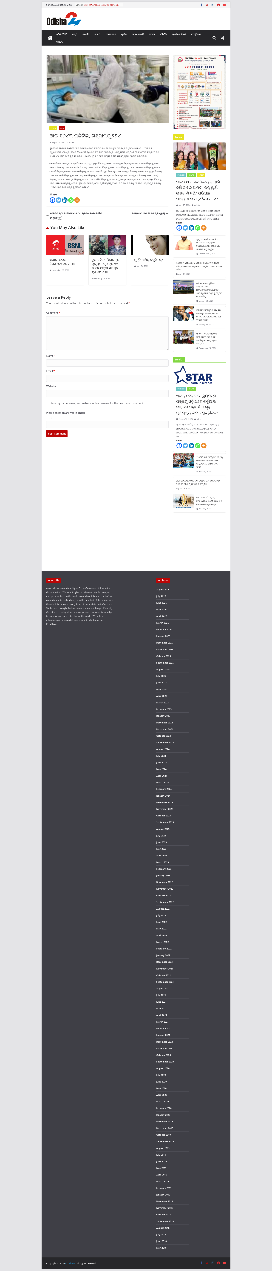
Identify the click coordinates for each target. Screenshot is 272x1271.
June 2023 (161, 842)
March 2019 (162, 1181)
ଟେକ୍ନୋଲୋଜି (138, 34)
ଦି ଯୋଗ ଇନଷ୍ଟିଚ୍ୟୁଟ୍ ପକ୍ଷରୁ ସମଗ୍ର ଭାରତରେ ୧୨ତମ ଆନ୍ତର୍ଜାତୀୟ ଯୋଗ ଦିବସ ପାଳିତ (209, 462)
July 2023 (161, 835)
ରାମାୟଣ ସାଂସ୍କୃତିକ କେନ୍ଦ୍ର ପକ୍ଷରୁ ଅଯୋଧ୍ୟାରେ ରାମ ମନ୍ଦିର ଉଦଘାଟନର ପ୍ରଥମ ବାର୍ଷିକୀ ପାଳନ (208, 314)
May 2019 (161, 1168)
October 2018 (163, 1214)
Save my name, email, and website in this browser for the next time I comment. (97, 403)
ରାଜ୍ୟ (74, 34)
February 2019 (164, 1188)
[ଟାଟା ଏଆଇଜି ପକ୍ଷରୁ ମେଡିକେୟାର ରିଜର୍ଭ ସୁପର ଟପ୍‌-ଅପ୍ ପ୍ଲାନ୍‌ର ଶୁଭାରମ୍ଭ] (183, 503)
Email (50, 371)
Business (180, 175)
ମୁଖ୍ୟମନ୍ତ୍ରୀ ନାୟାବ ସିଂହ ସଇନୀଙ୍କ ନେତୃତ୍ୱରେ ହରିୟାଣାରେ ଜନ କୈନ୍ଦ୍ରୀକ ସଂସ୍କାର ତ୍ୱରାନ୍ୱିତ (208, 244)
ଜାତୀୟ (97, 34)
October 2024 (163, 735)
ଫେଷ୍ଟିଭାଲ (196, 34)
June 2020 (161, 1081)
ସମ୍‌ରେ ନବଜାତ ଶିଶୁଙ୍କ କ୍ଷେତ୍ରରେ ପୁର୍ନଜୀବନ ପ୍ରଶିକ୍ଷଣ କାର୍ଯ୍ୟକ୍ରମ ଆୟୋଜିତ (206, 338)
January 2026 (163, 636)
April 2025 (161, 695)
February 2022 (164, 948)
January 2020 (163, 1114)
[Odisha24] (50, 38)
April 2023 (161, 855)
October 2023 (163, 815)
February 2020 (164, 1108)
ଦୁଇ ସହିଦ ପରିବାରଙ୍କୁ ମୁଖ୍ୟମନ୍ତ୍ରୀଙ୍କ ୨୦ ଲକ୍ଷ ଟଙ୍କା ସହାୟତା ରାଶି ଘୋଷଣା (105, 266)
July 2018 (161, 1234)
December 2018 (164, 1201)
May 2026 (161, 609)
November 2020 (164, 1048)
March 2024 (162, 782)
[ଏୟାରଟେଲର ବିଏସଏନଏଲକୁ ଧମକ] (65, 237)
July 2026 (161, 596)
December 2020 (164, 1041)
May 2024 (161, 769)
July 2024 (161, 755)
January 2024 (163, 795)
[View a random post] (222, 38)
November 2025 (164, 649)
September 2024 (165, 742)
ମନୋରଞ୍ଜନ (110, 34)
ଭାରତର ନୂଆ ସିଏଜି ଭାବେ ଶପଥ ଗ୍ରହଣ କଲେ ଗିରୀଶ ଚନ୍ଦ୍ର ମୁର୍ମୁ (76, 216)
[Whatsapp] (71, 200)
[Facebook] (52, 200)
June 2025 (161, 682)
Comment (53, 312)
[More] (77, 200)
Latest (53, 128)
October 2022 (163, 895)
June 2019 (161, 1161)
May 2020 (161, 1088)
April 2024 (161, 775)
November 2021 (164, 968)
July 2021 (161, 995)
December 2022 (164, 882)
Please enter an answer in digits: (65, 413)
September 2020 (165, 1061)
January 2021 (163, 1034)
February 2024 (164, 788)
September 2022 (165, 902)
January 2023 (163, 875)
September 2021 (165, 981)
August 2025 (163, 669)
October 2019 (163, 1134)
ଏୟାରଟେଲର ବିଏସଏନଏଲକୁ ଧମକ (62, 262)
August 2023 (163, 828)
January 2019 (163, 1194)
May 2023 (161, 848)
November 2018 (164, 1207)
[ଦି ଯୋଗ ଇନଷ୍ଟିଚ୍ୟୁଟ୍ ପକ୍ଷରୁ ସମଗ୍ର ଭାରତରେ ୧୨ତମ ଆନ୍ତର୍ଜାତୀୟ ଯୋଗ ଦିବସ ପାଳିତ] (183, 464)
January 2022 (163, 955)
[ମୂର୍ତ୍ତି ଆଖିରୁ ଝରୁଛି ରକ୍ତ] (150, 237)
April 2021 (161, 1015)
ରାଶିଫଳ (59, 41)
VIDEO (163, 34)
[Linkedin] (65, 200)
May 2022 (161, 928)
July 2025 (161, 675)
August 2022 (163, 908)
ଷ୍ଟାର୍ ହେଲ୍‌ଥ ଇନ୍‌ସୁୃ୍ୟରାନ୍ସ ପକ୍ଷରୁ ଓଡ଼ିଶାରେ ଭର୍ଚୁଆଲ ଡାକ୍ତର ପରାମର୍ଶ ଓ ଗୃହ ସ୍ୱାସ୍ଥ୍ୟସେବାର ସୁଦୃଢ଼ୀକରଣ (197, 404)
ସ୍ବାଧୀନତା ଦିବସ (179, 34)
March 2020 (162, 1101)
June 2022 (161, 921)
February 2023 (164, 868)
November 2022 (164, 888)
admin (71, 142)
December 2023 (164, 802)
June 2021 (161, 1001)
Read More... (53, 624)
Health (191, 175)
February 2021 (164, 1028)
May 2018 (161, 1247)
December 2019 (164, 1121)
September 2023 (165, 822)
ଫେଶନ (152, 34)
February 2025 (164, 709)
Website (51, 386)
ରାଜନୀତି (85, 34)
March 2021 (162, 1021)
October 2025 (163, 656)
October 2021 (163, 975)
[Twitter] (58, 200)
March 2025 (162, 702)
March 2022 (162, 941)
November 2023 (164, 808)
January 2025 (163, 715)
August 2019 (163, 1148)
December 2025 (164, 642)
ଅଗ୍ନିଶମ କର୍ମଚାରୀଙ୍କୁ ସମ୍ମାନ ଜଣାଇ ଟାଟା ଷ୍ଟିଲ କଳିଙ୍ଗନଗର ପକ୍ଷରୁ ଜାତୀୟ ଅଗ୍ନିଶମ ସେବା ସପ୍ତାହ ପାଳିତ (199, 266)
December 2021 (164, 961)
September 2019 (165, 1141)
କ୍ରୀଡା (124, 34)
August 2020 (163, 1068)
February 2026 (164, 629)
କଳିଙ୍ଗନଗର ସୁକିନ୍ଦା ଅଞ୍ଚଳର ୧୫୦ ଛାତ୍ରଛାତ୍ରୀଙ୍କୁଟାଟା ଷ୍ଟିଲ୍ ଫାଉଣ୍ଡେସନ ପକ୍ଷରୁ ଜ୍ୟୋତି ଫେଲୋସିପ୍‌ (209, 290)
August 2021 (163, 988)
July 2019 (161, 1154)
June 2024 (161, 762)
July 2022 (161, 915)
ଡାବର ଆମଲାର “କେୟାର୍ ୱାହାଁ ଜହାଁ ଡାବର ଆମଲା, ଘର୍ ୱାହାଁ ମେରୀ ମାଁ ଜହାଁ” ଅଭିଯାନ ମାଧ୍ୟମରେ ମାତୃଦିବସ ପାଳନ (198, 190)
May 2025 (161, 689)
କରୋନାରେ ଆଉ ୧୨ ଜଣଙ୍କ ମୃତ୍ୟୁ (148, 213)
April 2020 (161, 1094)
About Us (61, 34)
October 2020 (163, 1054)
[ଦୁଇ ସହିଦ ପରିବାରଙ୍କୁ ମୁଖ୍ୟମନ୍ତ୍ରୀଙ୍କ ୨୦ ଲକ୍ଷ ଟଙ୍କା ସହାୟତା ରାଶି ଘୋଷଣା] (107, 237)
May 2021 (161, 1008)
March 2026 (162, 622)
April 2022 (161, 935)
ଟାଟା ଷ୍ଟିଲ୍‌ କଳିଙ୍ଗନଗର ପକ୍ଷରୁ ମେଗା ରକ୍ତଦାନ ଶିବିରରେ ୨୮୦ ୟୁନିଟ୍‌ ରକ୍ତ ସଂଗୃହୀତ (198, 482)
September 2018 (165, 1221)
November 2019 (164, 1128)
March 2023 (162, 862)
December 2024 (164, 722)
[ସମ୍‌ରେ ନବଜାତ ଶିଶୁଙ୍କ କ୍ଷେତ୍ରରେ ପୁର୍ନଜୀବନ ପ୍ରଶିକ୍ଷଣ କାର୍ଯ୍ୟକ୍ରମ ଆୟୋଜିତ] (183, 341)
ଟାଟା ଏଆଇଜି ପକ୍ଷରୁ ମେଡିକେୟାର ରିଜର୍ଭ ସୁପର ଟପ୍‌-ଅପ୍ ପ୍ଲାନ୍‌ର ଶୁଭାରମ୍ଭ (209, 501)
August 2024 (163, 749)
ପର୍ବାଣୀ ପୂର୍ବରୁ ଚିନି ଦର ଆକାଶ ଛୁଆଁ (99, 4)
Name (51, 355)
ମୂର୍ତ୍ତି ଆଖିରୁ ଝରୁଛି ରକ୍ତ (149, 260)
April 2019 (161, 1174)
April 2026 (161, 616)
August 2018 (163, 1227)
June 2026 (161, 602)
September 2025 (165, 662)
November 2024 (164, 729)
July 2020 (161, 1075)
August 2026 (163, 589)
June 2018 (161, 1241)
